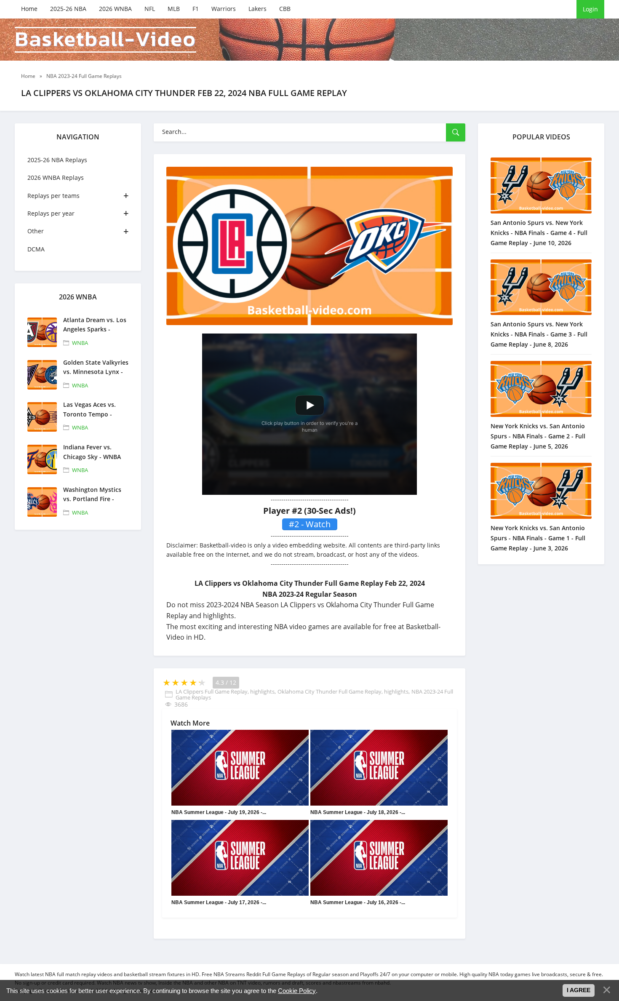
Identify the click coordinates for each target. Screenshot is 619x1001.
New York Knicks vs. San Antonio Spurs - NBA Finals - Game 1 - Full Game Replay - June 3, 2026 (538, 538)
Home (29, 9)
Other (35, 231)
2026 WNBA (115, 9)
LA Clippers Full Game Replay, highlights (225, 691)
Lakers (257, 9)
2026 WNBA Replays (55, 178)
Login (590, 9)
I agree (578, 990)
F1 (195, 9)
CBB (285, 9)
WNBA (80, 343)
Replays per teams (53, 196)
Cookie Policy (297, 990)
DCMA (36, 249)
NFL (149, 9)
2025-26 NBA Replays (57, 160)
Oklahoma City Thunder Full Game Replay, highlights (342, 691)
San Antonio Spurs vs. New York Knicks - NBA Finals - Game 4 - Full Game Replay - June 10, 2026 (539, 233)
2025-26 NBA (68, 9)
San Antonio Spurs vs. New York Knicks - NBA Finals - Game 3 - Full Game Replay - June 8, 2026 (539, 334)
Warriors (223, 9)
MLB (174, 9)
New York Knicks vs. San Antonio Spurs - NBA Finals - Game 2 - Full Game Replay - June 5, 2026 (538, 436)
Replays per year (51, 213)
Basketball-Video (105, 40)
